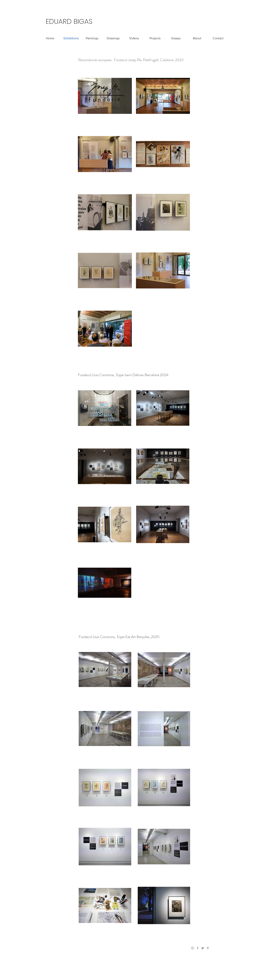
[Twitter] (202, 948)
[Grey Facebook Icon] (197, 948)
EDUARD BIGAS (69, 21)
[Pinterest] (208, 948)
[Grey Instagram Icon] (192, 948)
